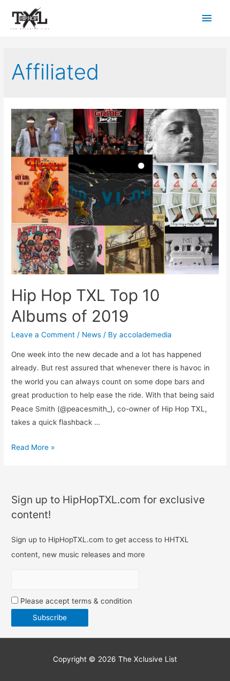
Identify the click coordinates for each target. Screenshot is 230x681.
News (91, 334)
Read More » (33, 447)
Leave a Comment (43, 334)
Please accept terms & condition (75, 601)
